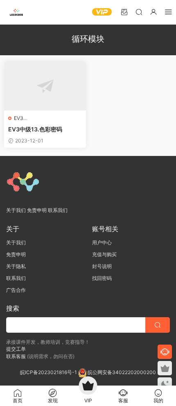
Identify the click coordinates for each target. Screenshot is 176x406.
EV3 (18, 118)
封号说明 (102, 266)
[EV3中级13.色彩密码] (45, 86)
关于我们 (16, 210)
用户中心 (102, 242)
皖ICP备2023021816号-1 (49, 372)
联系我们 (58, 210)
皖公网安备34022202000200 (122, 372)
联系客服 (16, 356)
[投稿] (124, 12)
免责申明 (37, 210)
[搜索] (138, 12)
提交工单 (16, 349)
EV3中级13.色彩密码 (35, 129)
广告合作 (16, 290)
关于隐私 (16, 266)
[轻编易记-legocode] (16, 12)
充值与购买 (104, 254)
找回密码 (102, 278)
